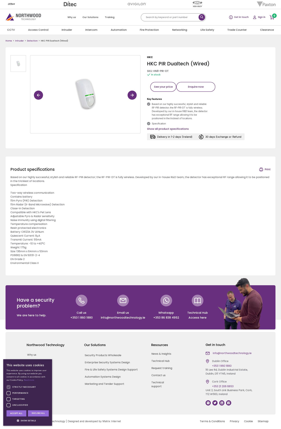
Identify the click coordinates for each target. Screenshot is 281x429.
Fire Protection (149, 30)
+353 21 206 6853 (223, 386)
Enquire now (196, 87)
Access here (197, 317)
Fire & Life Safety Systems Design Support (111, 369)
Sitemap (263, 421)
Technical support (157, 384)
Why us (71, 17)
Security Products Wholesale (103, 355)
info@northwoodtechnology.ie (123, 317)
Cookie (248, 421)
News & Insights (161, 354)
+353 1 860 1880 (81, 317)
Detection (32, 40)
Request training (161, 368)
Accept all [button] (16, 413)
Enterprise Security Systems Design (107, 362)
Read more (29, 380)
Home (9, 40)
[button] (28, 420)
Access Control (38, 30)
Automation (119, 30)
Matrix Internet (111, 421)
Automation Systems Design (103, 377)
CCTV (11, 30)
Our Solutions (90, 17)
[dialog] (27, 392)
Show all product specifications (168, 129)
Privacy (234, 421)
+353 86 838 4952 (166, 317)
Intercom (91, 30)
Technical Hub (160, 361)
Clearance (267, 30)
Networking (179, 30)
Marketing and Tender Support (104, 384)
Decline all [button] (38, 413)
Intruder (67, 30)
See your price (163, 87)
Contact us (158, 375)
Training (109, 17)
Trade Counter (237, 30)
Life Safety (207, 30)
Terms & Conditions (212, 421)
